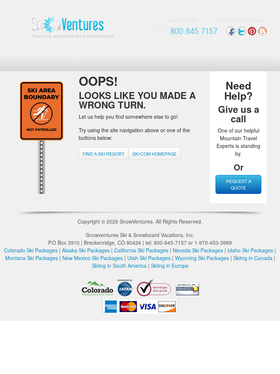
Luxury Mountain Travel (240, 20)
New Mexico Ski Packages (92, 258)
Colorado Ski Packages (31, 250)
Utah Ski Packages (149, 258)
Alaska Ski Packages (86, 250)
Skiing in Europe (169, 265)
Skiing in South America (119, 265)
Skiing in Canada (252, 258)
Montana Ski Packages (31, 258)
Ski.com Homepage (154, 153)
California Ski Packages (141, 250)
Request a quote (238, 184)
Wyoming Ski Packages (202, 258)
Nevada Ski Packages (198, 250)
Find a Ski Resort (103, 153)
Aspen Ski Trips (181, 20)
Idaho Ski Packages (250, 250)
